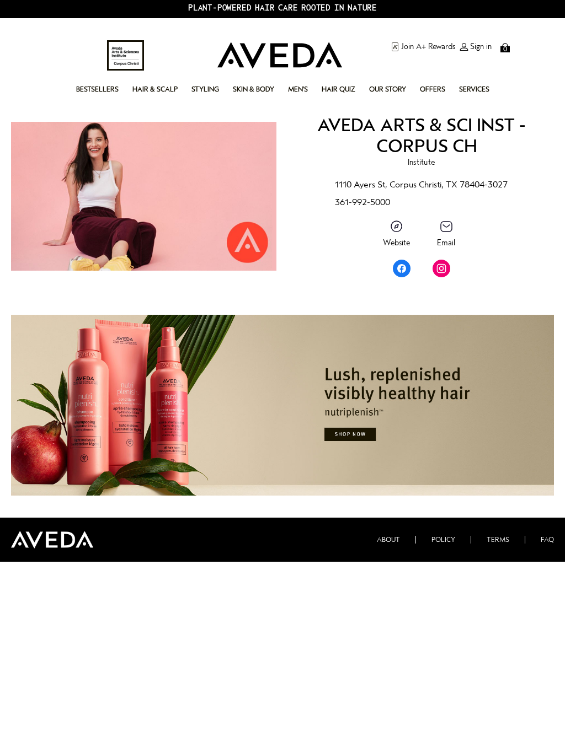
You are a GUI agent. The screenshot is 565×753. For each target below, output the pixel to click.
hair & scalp (155, 89)
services (474, 89)
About (388, 540)
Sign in (481, 46)
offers (432, 89)
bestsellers (97, 89)
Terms (498, 540)
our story (387, 89)
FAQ (547, 540)
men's (298, 89)
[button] (282, 405)
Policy (443, 540)
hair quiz (338, 89)
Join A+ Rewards (428, 46)
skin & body (253, 89)
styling (205, 89)
